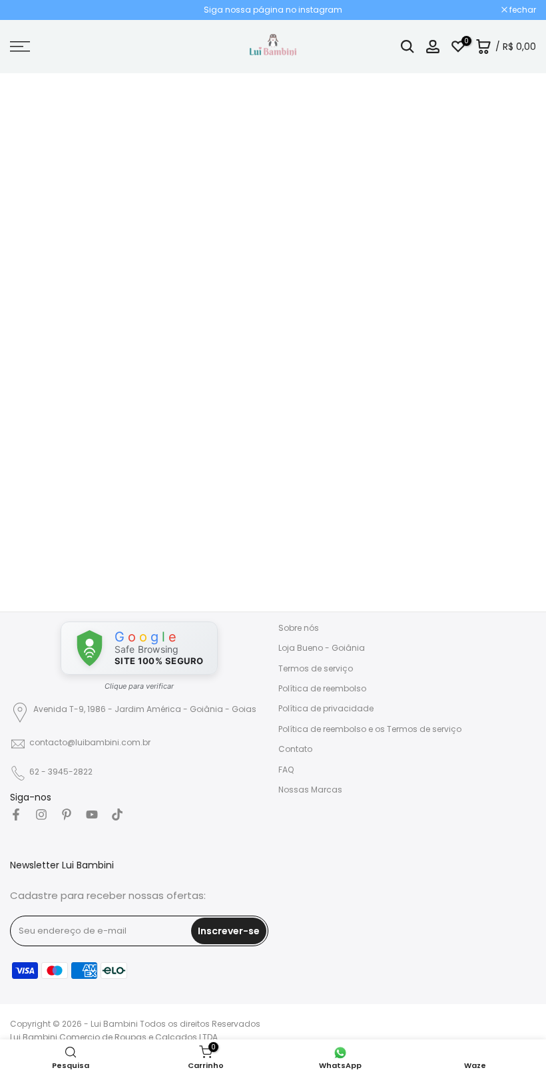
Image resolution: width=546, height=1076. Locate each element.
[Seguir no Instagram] (41, 814)
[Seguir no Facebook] (16, 814)
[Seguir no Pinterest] (67, 814)
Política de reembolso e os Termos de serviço (369, 729)
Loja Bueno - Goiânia (321, 647)
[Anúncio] (273, 10)
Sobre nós (298, 627)
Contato (295, 749)
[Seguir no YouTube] (92, 814)
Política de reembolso (322, 688)
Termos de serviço (315, 668)
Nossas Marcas (310, 789)
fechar (30, 10)
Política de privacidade (326, 708)
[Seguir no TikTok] (117, 814)
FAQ (286, 769)
